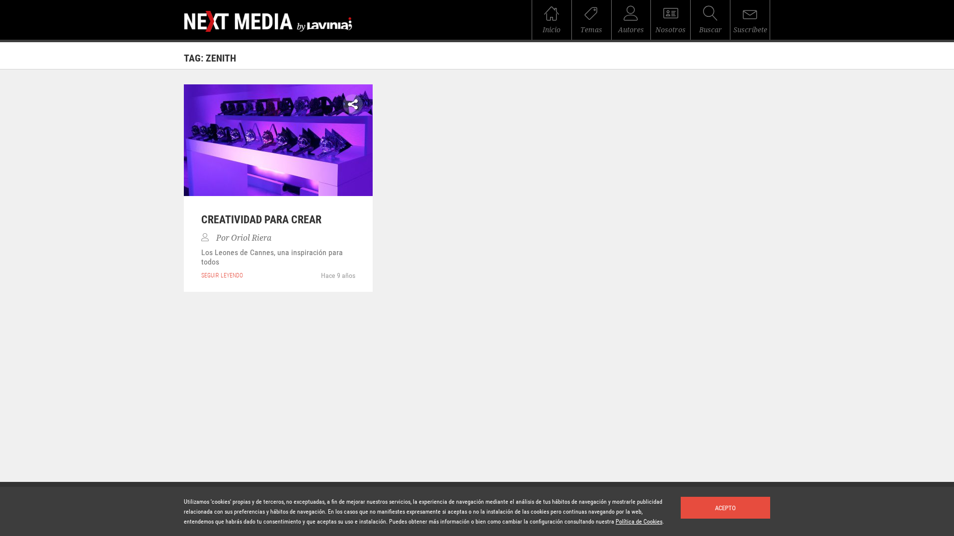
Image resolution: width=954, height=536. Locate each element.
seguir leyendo (222, 275)
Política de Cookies (639, 521)
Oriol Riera (251, 238)
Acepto (725, 508)
